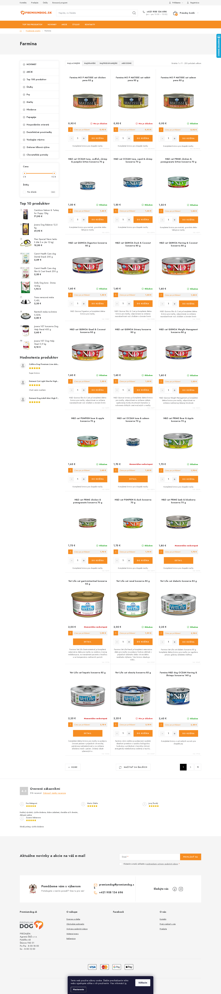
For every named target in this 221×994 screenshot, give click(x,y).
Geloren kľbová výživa (38, 147)
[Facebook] (175, 889)
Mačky (30, 102)
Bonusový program (60, 2)
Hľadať (134, 13)
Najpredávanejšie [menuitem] (108, 63)
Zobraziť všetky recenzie (54, 793)
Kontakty (23, 2)
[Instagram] (181, 889)
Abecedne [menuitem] (126, 63)
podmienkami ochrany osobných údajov (162, 864)
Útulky (45, 2)
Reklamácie (71, 938)
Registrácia (194, 2)
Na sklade (41, 191)
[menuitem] (32, 24)
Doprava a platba (73, 919)
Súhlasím (143, 982)
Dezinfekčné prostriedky (39, 132)
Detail (133, 479)
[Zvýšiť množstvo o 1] (83, 138)
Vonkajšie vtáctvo (36, 139)
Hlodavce (31, 109)
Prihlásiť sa (190, 857)
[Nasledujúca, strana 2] (190, 767)
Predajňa (34, 2)
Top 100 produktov (36, 79)
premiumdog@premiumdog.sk (114, 886)
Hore (74, 767)
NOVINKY (31, 64)
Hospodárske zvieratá (38, 124)
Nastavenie (78, 989)
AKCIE (30, 71)
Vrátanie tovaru (73, 933)
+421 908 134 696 (156, 11)
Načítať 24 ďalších (135, 767)
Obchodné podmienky (75, 924)
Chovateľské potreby (37, 154)
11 (198, 767)
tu (125, 983)
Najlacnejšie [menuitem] (73, 63)
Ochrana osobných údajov (77, 929)
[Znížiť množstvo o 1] (71, 138)
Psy (28, 94)
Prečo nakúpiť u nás (168, 924)
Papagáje (31, 117)
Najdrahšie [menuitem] (90, 63)
